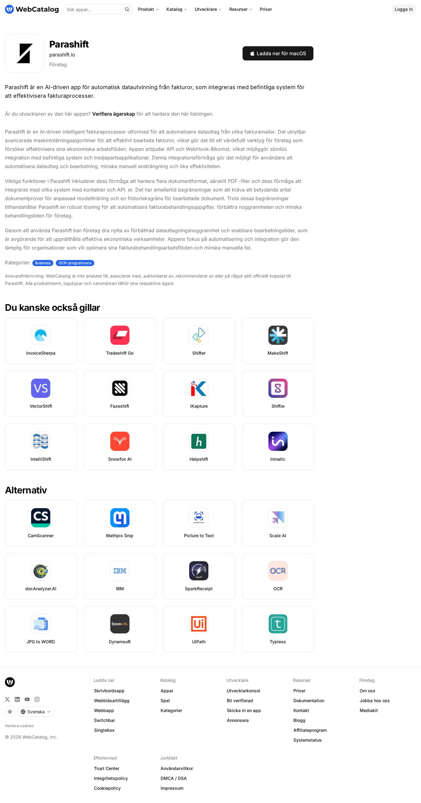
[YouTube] (27, 699)
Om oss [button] (367, 690)
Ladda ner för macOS (281, 53)
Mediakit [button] (369, 710)
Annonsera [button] (238, 720)
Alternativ (26, 490)
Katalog (174, 9)
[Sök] (127, 9)
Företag (58, 64)
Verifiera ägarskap (113, 114)
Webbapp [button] (104, 710)
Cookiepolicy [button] (107, 788)
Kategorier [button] (171, 710)
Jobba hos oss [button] (375, 700)
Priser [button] (299, 690)
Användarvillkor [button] (177, 768)
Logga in (404, 9)
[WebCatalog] (10, 682)
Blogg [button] (299, 720)
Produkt (146, 9)
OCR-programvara (75, 263)
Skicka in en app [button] (244, 710)
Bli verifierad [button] (240, 700)
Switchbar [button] (104, 720)
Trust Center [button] (106, 768)
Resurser (238, 9)
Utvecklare (206, 9)
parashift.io (62, 54)
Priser (266, 9)
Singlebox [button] (104, 730)
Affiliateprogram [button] (310, 730)
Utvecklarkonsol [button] (243, 690)
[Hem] (32, 9)
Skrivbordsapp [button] (109, 690)
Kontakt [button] (301, 710)
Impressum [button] (172, 788)
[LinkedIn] (17, 699)
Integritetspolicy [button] (111, 778)
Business (43, 263)
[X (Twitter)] (7, 699)
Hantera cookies (19, 725)
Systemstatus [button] (307, 740)
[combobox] (35, 712)
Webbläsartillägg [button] (111, 700)
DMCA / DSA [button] (174, 778)
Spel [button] (165, 700)
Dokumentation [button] (308, 700)
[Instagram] (37, 699)
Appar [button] (167, 690)
